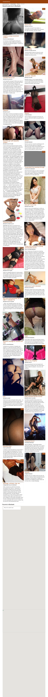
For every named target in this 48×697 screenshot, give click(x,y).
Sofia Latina (28, 49)
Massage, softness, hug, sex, (11, 483)
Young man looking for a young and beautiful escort (34, 247)
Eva (4, 396)
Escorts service (6, 4)
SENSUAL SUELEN (30, 76)
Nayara (27, 113)
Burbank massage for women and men (13, 342)
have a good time (8, 269)
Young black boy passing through (34, 167)
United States (13, 4)
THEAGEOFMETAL (6, 1)
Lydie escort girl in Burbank (33, 286)
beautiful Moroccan (9, 77)
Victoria (27, 472)
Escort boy (28, 24)
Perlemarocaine (7, 222)
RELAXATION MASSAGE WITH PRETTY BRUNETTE (12, 299)
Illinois (18, 4)
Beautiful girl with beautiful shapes (11, 141)
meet (26, 336)
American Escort (29, 441)
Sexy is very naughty (31, 360)
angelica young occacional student (11, 36)
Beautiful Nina (7, 446)
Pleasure (5, 110)
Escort (27, 140)
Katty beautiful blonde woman (33, 396)
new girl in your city (30, 205)
